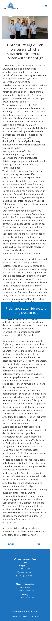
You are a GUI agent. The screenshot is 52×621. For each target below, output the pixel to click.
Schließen (48, 305)
